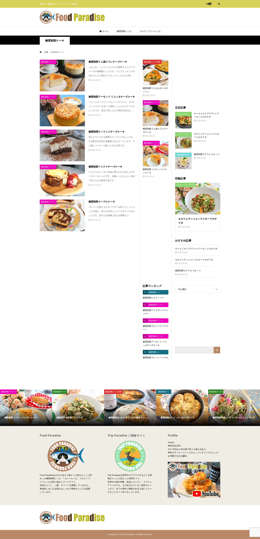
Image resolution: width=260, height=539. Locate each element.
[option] (26, 407)
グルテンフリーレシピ (150, 31)
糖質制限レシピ (124, 31)
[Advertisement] (185, 17)
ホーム (105, 31)
